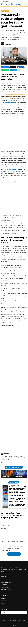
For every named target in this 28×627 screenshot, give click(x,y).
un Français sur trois (13, 169)
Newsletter (4, 584)
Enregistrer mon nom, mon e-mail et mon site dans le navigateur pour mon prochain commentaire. (14, 548)
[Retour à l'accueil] (11, 4)
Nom (2, 536)
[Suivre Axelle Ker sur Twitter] (1, 462)
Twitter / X (4, 601)
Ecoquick (5, 11)
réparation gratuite (8, 102)
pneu (20, 255)
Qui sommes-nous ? (6, 582)
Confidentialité (5, 622)
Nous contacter (5, 587)
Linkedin (3, 603)
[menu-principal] (25, 4)
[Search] (25, 612)
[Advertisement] (14, 135)
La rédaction (4, 580)
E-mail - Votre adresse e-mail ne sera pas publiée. (13, 541)
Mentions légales (5, 589)
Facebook (3, 598)
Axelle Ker (6, 453)
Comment (3, 528)
